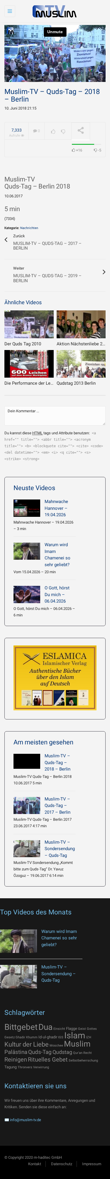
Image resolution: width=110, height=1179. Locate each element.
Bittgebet (21, 1027)
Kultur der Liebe (26, 1044)
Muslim (77, 1044)
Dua (45, 1027)
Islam (74, 1035)
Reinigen (15, 1059)
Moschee (56, 1045)
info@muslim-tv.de (25, 1120)
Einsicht (59, 1029)
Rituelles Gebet (48, 1059)
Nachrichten (29, 228)
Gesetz (9, 1037)
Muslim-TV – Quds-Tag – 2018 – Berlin (57, 762)
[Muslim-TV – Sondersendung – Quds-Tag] (26, 848)
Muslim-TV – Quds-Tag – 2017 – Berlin (57, 805)
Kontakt (34, 1164)
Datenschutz (61, 1164)
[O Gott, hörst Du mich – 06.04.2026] (26, 594)
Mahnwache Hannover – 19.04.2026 (56, 508)
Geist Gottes (87, 1029)
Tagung (10, 1067)
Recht (87, 1053)
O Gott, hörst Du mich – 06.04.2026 (57, 594)
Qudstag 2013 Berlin (76, 383)
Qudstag (62, 1052)
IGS (60, 1037)
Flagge (71, 1028)
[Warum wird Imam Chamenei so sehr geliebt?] (26, 551)
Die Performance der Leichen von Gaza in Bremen (52, 383)
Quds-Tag (40, 1052)
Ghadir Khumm (27, 1037)
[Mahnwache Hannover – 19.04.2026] (26, 508)
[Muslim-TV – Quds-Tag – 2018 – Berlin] (26, 761)
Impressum (91, 1164)
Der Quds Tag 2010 (22, 344)
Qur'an (77, 1053)
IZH (88, 1037)
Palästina (15, 1052)
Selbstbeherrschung (83, 1060)
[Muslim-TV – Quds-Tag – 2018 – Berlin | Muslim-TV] (53, 11)
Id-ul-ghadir (47, 1037)
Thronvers (25, 1067)
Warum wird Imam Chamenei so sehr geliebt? (59, 938)
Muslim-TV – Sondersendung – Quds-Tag (60, 849)
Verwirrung (41, 1067)
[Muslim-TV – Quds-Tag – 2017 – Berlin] (26, 805)
